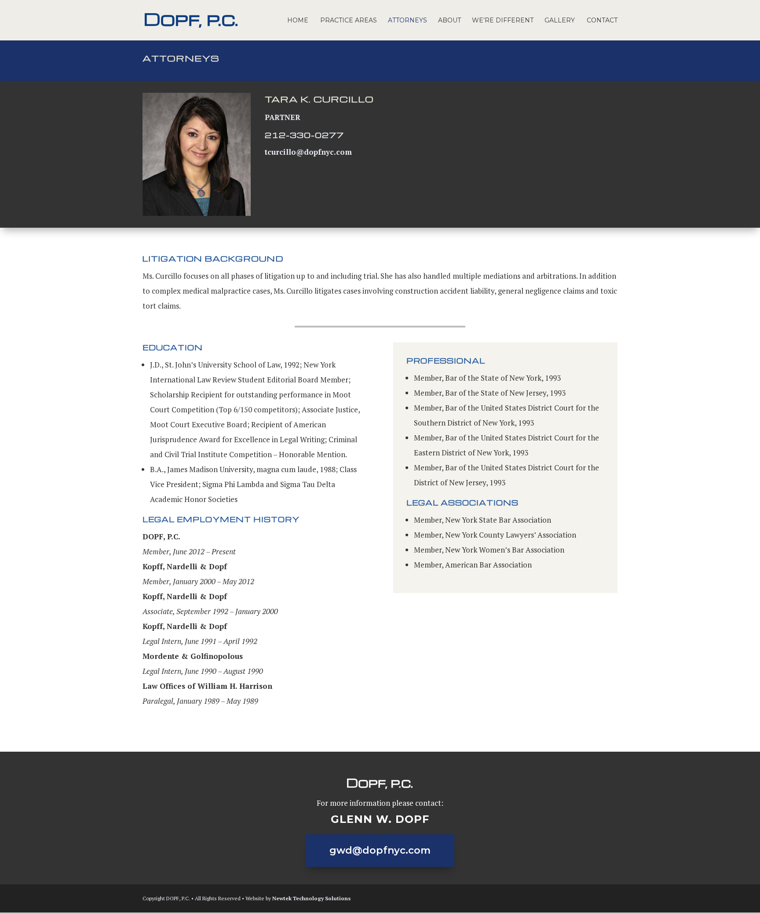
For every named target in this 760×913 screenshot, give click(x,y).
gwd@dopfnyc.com (380, 850)
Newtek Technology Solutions (311, 898)
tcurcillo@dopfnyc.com (308, 152)
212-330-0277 (304, 135)
